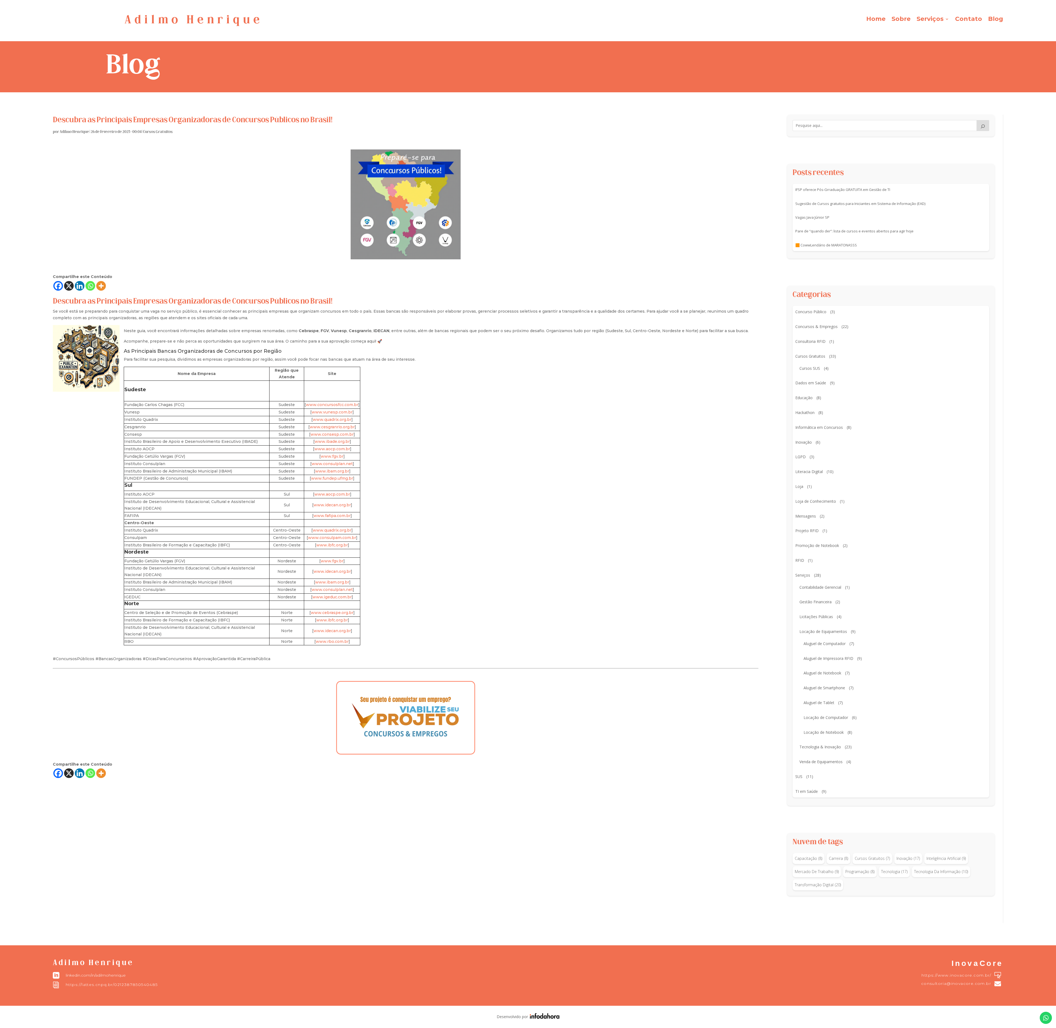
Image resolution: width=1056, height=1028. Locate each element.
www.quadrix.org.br (332, 419)
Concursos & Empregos (816, 326)
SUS (798, 776)
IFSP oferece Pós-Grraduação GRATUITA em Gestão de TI (842, 189)
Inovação (803, 442)
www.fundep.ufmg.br (332, 478)
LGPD (800, 456)
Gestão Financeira (815, 601)
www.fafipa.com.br (332, 515)
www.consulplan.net (332, 463)
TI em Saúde (806, 791)
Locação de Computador (826, 717)
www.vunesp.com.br (332, 412)
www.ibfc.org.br (332, 545)
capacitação (808, 858)
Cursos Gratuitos (158, 132)
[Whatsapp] (90, 286)
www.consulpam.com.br (332, 537)
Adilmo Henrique (74, 132)
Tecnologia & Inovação (820, 746)
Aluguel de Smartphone (824, 687)
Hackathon (805, 412)
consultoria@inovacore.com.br (956, 983)
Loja (799, 486)
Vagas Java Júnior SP (812, 217)
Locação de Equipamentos (823, 631)
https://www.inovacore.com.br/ (956, 975)
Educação (804, 397)
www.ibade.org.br (332, 441)
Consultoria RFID (810, 341)
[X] (69, 286)
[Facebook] (58, 286)
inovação (908, 858)
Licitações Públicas (816, 616)
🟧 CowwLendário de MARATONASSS (826, 245)
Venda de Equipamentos (821, 761)
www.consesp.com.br (332, 434)
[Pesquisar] (983, 125)
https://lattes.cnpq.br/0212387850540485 (112, 984)
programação (860, 871)
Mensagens (805, 516)
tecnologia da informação (941, 871)
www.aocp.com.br (332, 448)
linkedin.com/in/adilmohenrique (96, 975)
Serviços (930, 20)
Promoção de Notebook (817, 545)
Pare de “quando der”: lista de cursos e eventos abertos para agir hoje (854, 231)
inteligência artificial (946, 858)
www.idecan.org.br (332, 504)
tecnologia (894, 871)
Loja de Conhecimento (815, 501)
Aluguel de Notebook (822, 673)
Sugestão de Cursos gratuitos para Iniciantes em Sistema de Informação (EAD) (860, 203)
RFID (799, 560)
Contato (968, 20)
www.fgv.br (332, 456)
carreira (838, 858)
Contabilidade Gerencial (820, 587)
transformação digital (818, 884)
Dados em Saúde (810, 382)
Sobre (901, 20)
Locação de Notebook (824, 732)
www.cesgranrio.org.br (332, 426)
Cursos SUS (809, 368)
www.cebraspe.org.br (332, 612)
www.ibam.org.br (332, 471)
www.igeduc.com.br (332, 596)
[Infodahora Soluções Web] (543, 1017)
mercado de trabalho (817, 871)
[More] (101, 286)
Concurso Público (810, 311)
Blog (995, 20)
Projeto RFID (807, 530)
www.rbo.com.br (332, 641)
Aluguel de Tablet (819, 702)
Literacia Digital (809, 471)
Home (876, 20)
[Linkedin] (79, 286)
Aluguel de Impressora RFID (828, 658)
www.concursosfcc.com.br (332, 404)
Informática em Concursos (819, 427)
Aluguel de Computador (825, 643)
